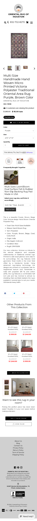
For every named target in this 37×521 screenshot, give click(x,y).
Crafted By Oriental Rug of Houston (18, 506)
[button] (19, 123)
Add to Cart (10, 209)
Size (5, 134)
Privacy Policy (18, 448)
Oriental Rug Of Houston (19, 504)
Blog (18, 443)
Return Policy (18, 450)
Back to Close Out (20, 373)
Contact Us (18, 446)
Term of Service (18, 452)
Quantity (6, 142)
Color (5, 127)
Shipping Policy (18, 455)
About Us (18, 441)
